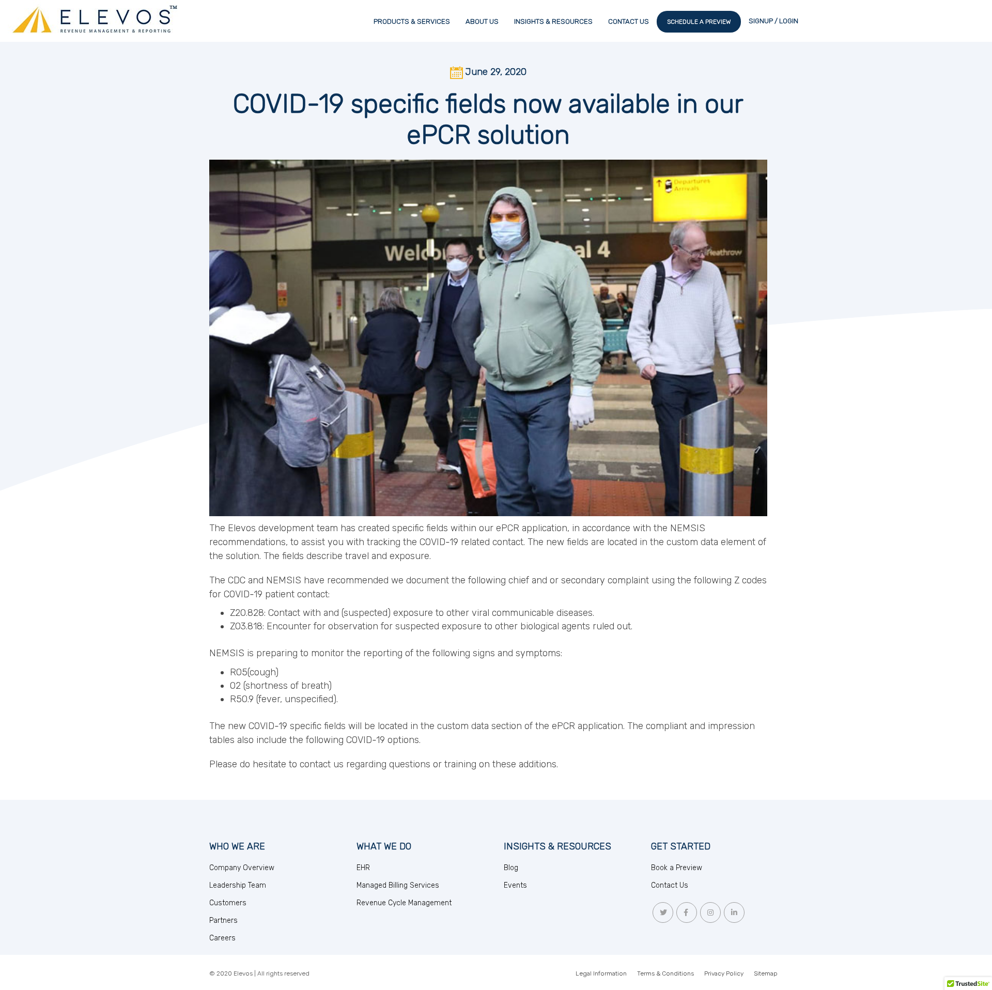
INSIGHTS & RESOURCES (553, 21)
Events (515, 885)
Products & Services (412, 21)
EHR (363, 867)
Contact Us (669, 885)
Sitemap (766, 973)
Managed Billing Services (398, 885)
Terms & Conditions (665, 973)
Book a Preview (676, 867)
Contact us (628, 21)
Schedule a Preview (699, 21)
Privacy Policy (723, 973)
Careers (222, 938)
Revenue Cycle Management (404, 903)
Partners (223, 920)
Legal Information (601, 973)
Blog (511, 867)
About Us (482, 21)
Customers (227, 903)
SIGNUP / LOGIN (773, 21)
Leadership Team (237, 885)
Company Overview (241, 867)
